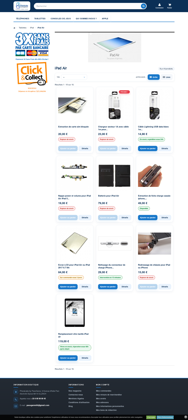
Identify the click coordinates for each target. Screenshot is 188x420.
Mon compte (102, 385)
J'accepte (151, 417)
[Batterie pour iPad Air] (114, 174)
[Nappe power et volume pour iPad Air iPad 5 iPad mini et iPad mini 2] (74, 174)
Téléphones (22, 18)
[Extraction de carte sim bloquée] (74, 105)
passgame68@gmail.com (38, 405)
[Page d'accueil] (14, 27)
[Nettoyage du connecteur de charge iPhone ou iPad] (114, 243)
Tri (58, 77)
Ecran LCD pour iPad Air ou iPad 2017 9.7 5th (74, 266)
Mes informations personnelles (110, 406)
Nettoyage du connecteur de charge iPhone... (111, 266)
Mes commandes (103, 390)
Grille (155, 77)
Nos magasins (75, 390)
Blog (71, 406)
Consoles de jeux (61, 18)
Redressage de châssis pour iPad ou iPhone (154, 266)
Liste (168, 77)
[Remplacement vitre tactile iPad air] (74, 312)
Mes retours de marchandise (109, 394)
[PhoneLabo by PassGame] (22, 6)
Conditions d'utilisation (79, 402)
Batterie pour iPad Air (108, 195)
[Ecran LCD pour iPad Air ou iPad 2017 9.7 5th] (74, 243)
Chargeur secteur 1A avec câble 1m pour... (113, 128)
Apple (105, 18)
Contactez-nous (76, 394)
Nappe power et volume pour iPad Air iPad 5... (74, 197)
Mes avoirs (101, 398)
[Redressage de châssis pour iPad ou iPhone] (154, 243)
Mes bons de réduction (106, 410)
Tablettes (40, 18)
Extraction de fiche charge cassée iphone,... (154, 197)
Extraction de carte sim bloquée (73, 126)
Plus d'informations (165, 417)
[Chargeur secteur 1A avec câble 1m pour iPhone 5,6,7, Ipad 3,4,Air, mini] (114, 105)
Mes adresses (102, 402)
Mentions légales (76, 398)
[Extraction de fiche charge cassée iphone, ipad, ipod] (154, 174)
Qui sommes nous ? (86, 18)
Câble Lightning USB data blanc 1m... (153, 128)
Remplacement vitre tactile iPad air (73, 335)
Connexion (160, 8)
